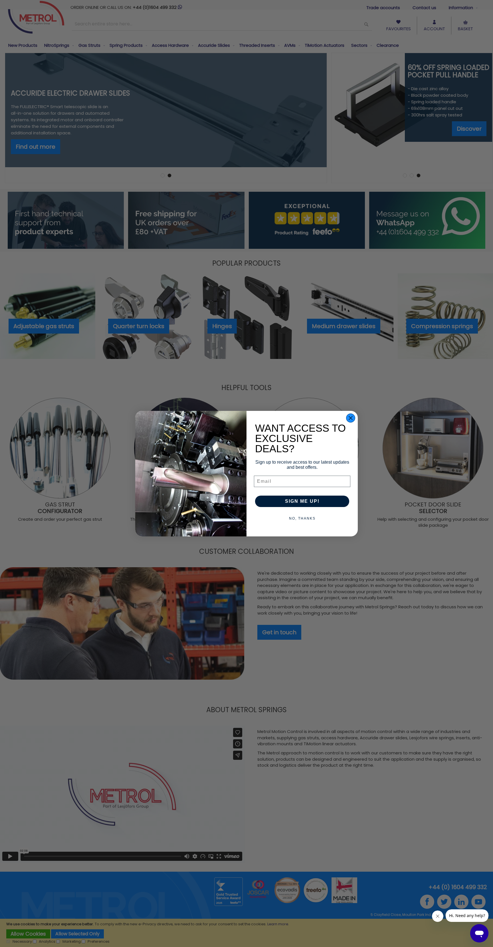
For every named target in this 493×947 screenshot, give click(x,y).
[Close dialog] (350, 418)
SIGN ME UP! (302, 501)
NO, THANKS (302, 518)
